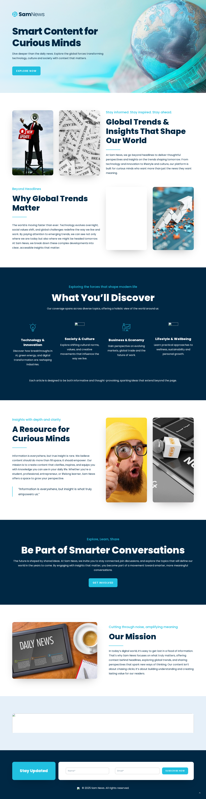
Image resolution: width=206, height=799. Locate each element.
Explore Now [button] (26, 71)
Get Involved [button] (103, 582)
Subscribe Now (175, 770)
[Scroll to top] (199, 792)
